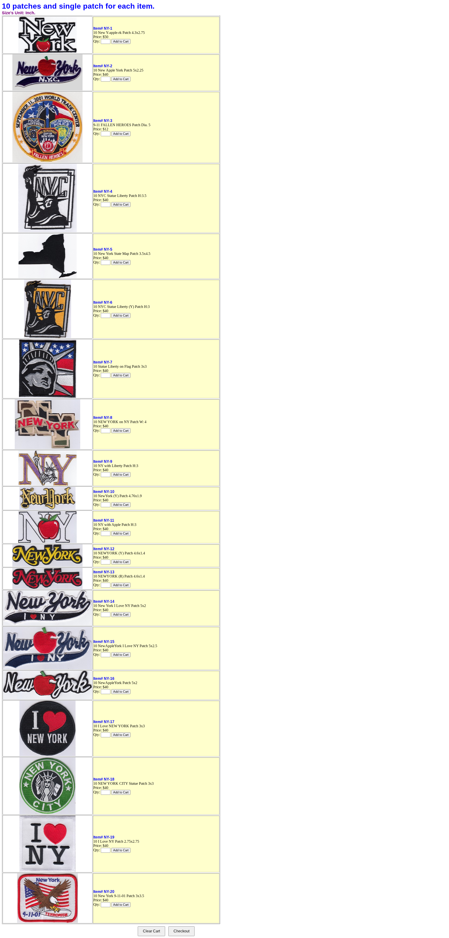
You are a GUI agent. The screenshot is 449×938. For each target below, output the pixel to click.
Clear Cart (151, 931)
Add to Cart (121, 41)
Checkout (181, 931)
